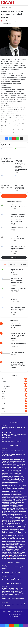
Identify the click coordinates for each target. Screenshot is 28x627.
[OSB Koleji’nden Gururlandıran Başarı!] (7, 179)
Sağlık (3, 391)
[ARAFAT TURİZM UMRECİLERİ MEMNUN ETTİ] (6, 292)
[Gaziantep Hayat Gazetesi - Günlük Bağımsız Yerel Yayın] (7, 2)
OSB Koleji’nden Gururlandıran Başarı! (6, 186)
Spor (3, 398)
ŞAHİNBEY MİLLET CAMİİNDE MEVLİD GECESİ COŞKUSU (19, 187)
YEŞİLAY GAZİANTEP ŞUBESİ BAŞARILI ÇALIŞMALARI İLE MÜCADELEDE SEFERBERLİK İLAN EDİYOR (18, 249)
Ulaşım (4, 403)
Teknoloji (4, 406)
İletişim (16, 616)
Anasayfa (4, 7)
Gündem (4, 378)
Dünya (3, 411)
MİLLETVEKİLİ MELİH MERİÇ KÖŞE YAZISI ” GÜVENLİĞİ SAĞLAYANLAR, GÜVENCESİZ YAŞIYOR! (18, 310)
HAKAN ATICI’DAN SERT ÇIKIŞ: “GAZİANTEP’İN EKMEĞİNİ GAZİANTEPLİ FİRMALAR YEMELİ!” (17, 281)
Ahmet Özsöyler (6, 21)
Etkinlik (9, 7)
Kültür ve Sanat (6, 386)
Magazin (4, 408)
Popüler (4, 264)
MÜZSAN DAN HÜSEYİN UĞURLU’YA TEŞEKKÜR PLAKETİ (17, 270)
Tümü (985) (14, 257)
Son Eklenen (13, 264)
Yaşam (4, 393)
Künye (11, 616)
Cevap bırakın (14, 196)
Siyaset (4, 383)
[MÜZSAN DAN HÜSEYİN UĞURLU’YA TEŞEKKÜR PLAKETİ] (6, 272)
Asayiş (3, 401)
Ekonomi (4, 388)
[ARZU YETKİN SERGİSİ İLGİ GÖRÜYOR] (6, 301)
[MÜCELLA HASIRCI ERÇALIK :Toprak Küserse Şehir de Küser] (7, 152)
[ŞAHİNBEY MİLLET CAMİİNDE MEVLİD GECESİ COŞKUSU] (21, 179)
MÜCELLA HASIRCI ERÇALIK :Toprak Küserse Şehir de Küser (7, 160)
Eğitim (3, 396)
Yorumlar (23, 264)
